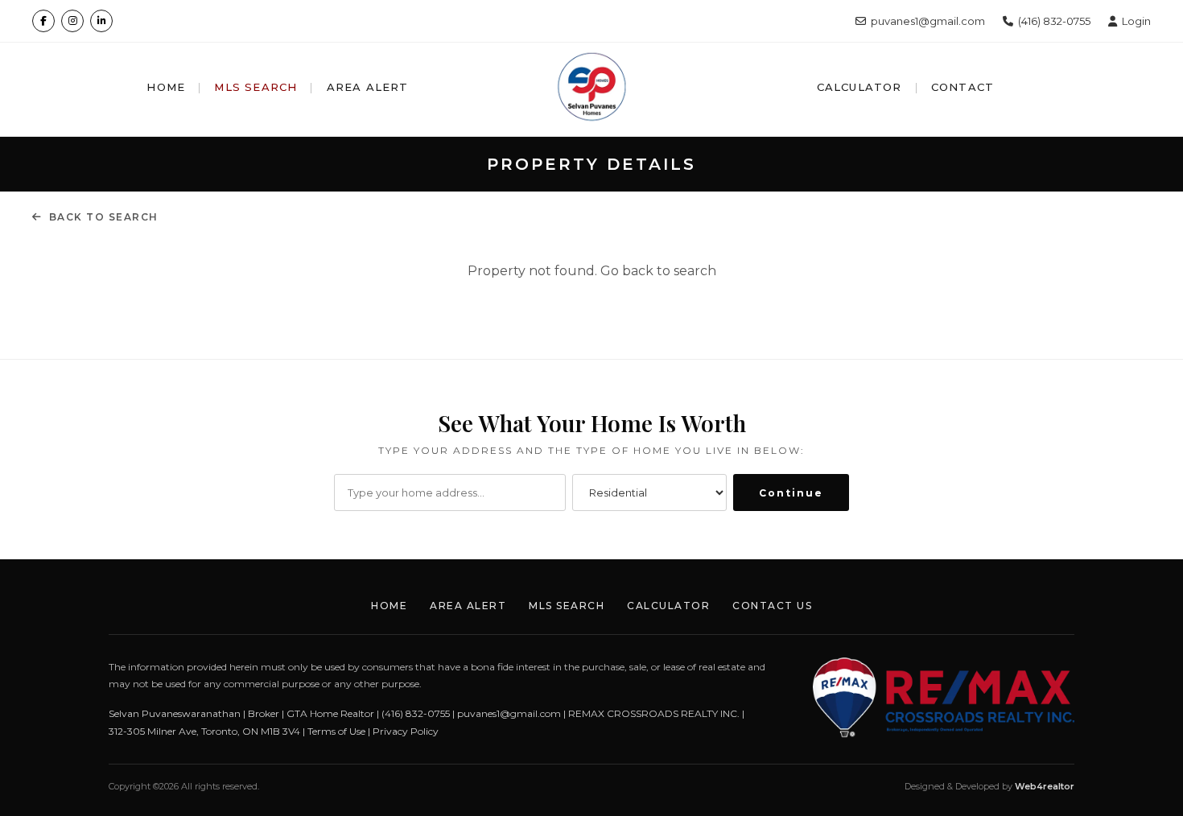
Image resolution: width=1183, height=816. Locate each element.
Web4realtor (1044, 786)
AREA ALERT (368, 86)
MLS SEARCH (255, 86)
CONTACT (962, 86)
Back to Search (104, 217)
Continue (791, 493)
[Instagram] (72, 21)
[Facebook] (43, 21)
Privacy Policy (406, 731)
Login (1136, 20)
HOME (165, 86)
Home (389, 606)
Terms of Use (336, 731)
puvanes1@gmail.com (928, 20)
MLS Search (566, 606)
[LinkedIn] (101, 21)
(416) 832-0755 (1054, 20)
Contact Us (772, 606)
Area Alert (468, 606)
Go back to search (658, 270)
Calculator (668, 606)
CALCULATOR (859, 86)
